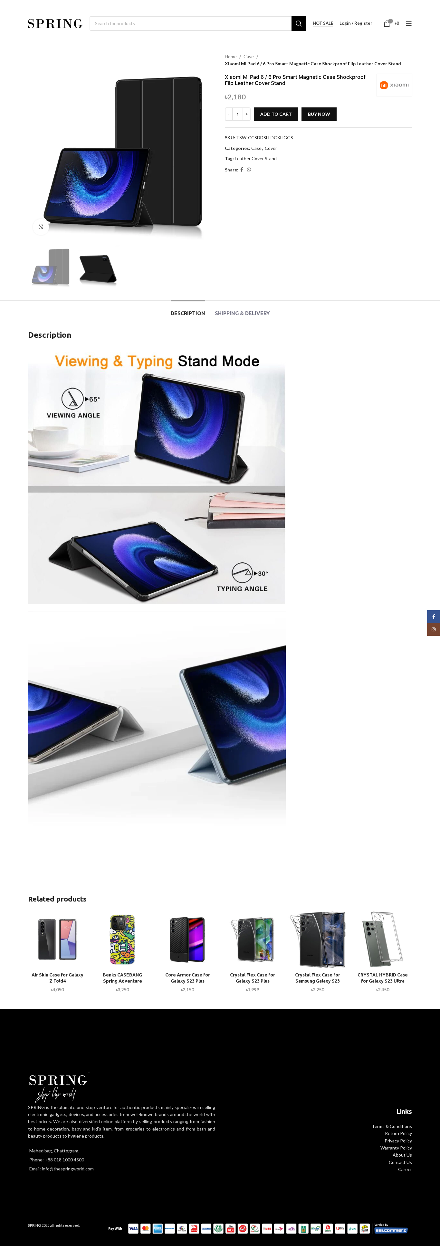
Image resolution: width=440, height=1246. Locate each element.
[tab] (188, 310)
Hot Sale (323, 23)
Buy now (319, 114)
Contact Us (400, 1162)
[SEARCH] (299, 23)
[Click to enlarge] (41, 227)
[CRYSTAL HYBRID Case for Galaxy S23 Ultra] (382, 939)
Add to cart (276, 114)
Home (231, 56)
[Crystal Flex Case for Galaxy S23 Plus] (252, 939)
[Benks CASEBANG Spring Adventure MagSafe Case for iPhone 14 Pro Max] (122, 939)
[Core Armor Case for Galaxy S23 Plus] (187, 939)
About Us (402, 1155)
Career (405, 1169)
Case (249, 56)
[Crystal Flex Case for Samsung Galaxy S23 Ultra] (317, 939)
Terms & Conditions (392, 1126)
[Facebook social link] (241, 169)
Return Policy (398, 1133)
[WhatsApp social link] (249, 169)
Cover (271, 148)
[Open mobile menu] (408, 23)
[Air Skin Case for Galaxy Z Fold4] (57, 939)
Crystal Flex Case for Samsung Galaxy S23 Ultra (317, 981)
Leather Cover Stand (256, 158)
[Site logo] (55, 22)
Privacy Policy (398, 1140)
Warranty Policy (396, 1147)
